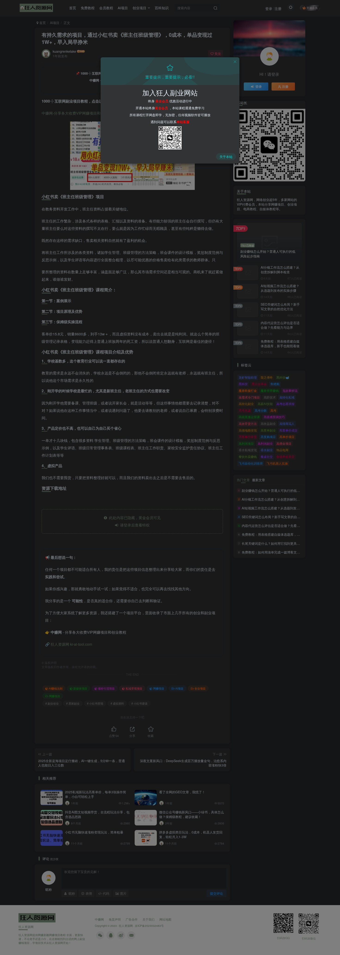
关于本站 (225, 156)
